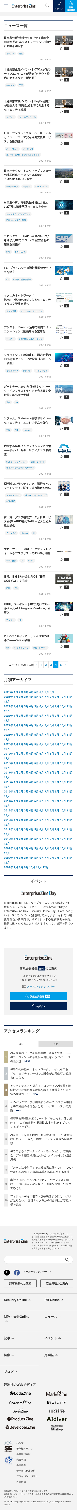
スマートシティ (13, 495)
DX (34, 533)
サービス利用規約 (25, 1470)
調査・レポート (38, 461)
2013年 (8, 810)
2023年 (8, 716)
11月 (70, 697)
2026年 (8, 692)
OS (16, 588)
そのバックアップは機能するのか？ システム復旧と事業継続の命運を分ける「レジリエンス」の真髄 (41, 1106)
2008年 (8, 858)
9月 (57, 697)
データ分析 (11, 533)
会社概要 (21, 1465)
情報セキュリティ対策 (16, 220)
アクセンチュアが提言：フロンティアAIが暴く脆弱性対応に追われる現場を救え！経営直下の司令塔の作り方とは (40, 1090)
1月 (16, 692)
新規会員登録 (40, 996)
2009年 (8, 848)
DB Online (52, 1299)
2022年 (8, 725)
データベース (12, 186)
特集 (7, 1355)
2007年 (8, 867)
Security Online (15, 1299)
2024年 (8, 706)
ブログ (8, 1371)
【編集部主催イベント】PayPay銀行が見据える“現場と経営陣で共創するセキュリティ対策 (27, 105)
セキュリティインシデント (18, 214)
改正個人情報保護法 (22, 279)
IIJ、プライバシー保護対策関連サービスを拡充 (27, 270)
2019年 (8, 753)
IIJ (7, 279)
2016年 (8, 782)
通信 (8, 402)
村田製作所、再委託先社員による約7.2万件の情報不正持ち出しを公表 (26, 204)
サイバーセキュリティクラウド (20, 467)
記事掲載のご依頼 (20, 1283)
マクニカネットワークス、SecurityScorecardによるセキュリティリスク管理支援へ (27, 299)
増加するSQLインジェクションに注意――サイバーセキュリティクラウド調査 (27, 450)
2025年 (8, 697)
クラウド (27, 370)
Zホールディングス (27, 117)
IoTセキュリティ (21, 647)
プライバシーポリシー (28, 1476)
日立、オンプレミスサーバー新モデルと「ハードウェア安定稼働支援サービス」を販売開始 (27, 137)
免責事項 (21, 1459)
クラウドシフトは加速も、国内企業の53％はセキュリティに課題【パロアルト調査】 (27, 359)
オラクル (27, 186)
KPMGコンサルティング (36, 495)
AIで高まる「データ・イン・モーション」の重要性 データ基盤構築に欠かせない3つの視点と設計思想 (41, 1155)
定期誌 (49, 1355)
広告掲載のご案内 (57, 1283)
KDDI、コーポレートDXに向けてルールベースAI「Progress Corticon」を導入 (27, 608)
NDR (17, 430)
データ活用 (28, 148)
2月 (21, 692)
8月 (52, 692)
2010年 (8, 839)
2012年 (8, 820)
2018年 (8, 763)
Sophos (27, 430)
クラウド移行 (41, 370)
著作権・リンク (24, 1448)
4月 (31, 692)
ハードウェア (12, 148)
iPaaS (31, 560)
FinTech (24, 533)
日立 (21, 53)
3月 (26, 692)
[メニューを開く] (6, 6)
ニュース (50, 1316)
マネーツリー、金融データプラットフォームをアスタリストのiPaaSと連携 (27, 551)
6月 (41, 692)
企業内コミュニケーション (31, 338)
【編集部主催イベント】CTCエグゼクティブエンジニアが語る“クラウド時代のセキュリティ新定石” (27, 73)
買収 (8, 430)
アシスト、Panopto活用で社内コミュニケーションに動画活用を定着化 (27, 329)
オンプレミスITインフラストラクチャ (23, 154)
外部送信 (21, 1481)
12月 (7, 701)
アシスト (10, 338)
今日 (21, 1044)
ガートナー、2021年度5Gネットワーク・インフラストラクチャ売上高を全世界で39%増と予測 (27, 390)
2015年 (8, 791)
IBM (8, 588)
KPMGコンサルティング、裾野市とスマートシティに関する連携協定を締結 (27, 485)
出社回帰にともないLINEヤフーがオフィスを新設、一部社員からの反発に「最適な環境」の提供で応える (40, 1184)
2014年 (8, 801)
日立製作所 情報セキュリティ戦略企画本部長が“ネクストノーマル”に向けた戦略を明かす (27, 42)
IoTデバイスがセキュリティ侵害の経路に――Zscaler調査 (27, 638)
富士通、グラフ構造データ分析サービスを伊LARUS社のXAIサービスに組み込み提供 (27, 521)
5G (16, 402)
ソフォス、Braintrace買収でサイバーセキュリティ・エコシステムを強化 (27, 420)
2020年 (8, 744)
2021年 (8, 734)
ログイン (40, 1006)
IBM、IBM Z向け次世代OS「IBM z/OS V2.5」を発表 (24, 578)
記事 (7, 1338)
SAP (8, 251)
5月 (36, 692)
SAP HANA (20, 251)
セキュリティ (12, 370)
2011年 (8, 829)
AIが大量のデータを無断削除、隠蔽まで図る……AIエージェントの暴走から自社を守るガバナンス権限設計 (40, 1057)
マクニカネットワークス (32, 311)
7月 (47, 692)
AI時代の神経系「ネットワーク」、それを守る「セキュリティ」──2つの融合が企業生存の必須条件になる (40, 1073)
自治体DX (10, 501)
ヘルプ (19, 1442)
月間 (55, 1044)
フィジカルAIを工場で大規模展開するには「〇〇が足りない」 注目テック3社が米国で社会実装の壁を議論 (40, 1200)
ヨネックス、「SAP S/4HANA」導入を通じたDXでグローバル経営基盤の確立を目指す (27, 240)
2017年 (8, 772)
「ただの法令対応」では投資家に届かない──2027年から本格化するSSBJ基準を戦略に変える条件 (41, 1169)
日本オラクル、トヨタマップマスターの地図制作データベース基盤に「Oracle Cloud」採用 (27, 175)
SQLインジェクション (16, 461)
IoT (7, 647)
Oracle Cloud (41, 186)
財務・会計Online (16, 1316)
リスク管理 (11, 311)
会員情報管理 (23, 1454)
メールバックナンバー (41, 986)
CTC (21, 85)
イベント (10, 53)
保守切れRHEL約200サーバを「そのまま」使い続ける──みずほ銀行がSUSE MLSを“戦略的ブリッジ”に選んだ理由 (41, 1122)
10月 (63, 697)
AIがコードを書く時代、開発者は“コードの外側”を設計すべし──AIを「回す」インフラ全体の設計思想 (41, 1139)
